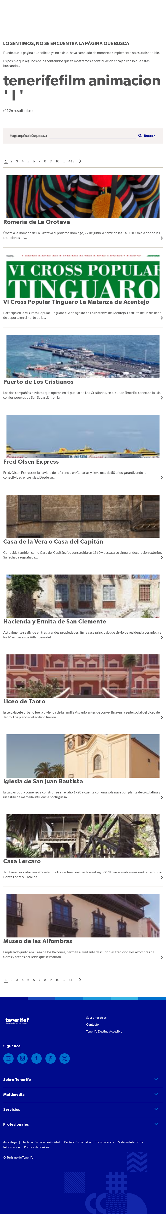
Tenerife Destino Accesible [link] (104, 1031)
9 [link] (51, 161)
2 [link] (11, 161)
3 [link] (17, 161)
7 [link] (39, 161)
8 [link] (45, 161)
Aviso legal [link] (10, 1142)
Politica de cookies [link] (36, 1147)
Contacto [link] (92, 1024)
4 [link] (23, 161)
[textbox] (92, 136)
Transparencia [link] (104, 1142)
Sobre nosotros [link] (96, 1017)
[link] (80, 161)
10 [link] (57, 161)
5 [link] (28, 161)
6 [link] (34, 161)
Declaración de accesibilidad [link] (41, 1142)
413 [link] (71, 161)
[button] (146, 136)
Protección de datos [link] (77, 1142)
